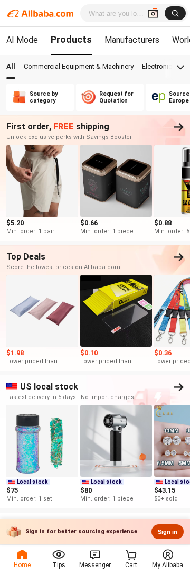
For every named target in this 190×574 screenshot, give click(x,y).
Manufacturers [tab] (131, 40)
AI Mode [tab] (22, 40)
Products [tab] (71, 39)
